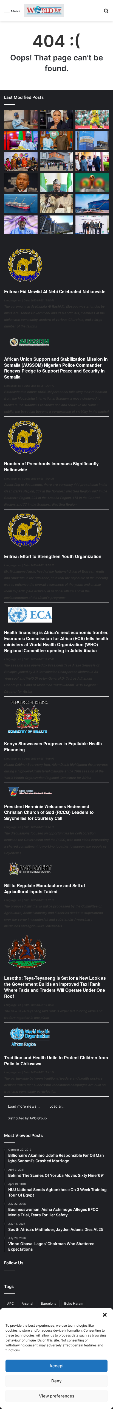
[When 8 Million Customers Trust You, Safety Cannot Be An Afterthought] (92, 140)
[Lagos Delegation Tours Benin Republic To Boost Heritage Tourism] (92, 161)
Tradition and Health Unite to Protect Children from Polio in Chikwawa (56, 1060)
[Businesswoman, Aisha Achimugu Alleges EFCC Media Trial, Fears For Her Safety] (56, 119)
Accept (56, 1365)
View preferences (56, 1396)
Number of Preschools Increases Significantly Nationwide (51, 466)
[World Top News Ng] (44, 10)
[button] (105, 1315)
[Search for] (106, 13)
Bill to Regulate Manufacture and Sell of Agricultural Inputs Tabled (44, 888)
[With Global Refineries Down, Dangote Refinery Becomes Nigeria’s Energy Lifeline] (92, 203)
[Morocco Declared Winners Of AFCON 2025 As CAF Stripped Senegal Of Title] (92, 182)
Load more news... (24, 1106)
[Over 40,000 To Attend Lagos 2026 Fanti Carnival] (21, 161)
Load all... (57, 1106)
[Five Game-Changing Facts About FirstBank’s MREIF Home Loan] (92, 224)
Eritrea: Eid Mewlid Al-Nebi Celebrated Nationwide (55, 291)
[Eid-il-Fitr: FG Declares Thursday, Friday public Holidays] (56, 182)
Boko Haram (73, 1303)
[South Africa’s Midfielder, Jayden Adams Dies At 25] (92, 119)
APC (10, 1303)
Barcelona (48, 1303)
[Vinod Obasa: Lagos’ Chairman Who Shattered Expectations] (21, 119)
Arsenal (27, 1303)
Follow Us (13, 1262)
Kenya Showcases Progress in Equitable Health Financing (53, 746)
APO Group (38, 1118)
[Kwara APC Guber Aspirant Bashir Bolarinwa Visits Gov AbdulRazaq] (56, 140)
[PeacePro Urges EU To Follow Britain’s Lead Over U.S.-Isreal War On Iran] (56, 224)
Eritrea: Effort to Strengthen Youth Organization (52, 556)
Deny (56, 1380)
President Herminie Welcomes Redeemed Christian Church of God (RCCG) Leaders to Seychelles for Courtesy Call (49, 812)
